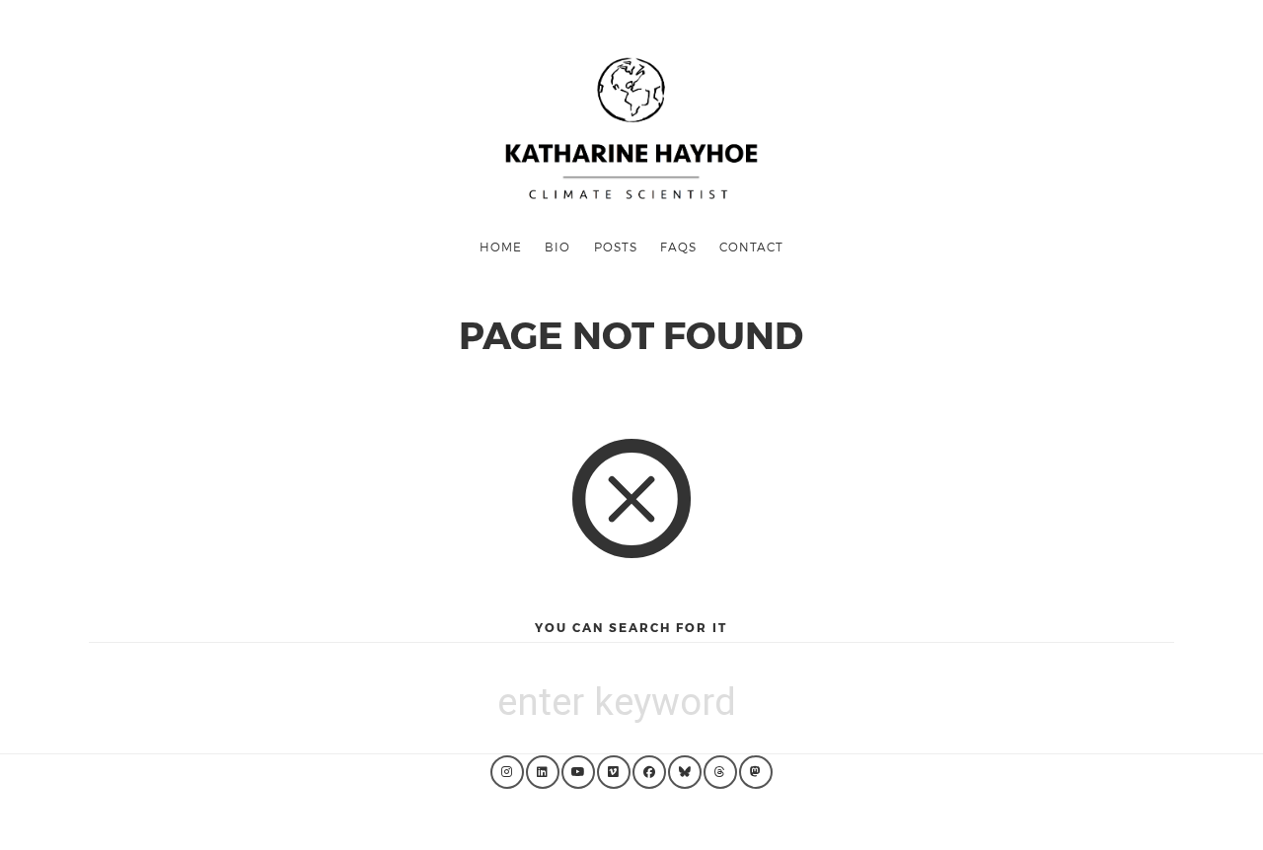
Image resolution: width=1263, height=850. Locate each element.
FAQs (678, 246)
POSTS (615, 246)
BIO (557, 246)
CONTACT (751, 246)
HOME (501, 246)
